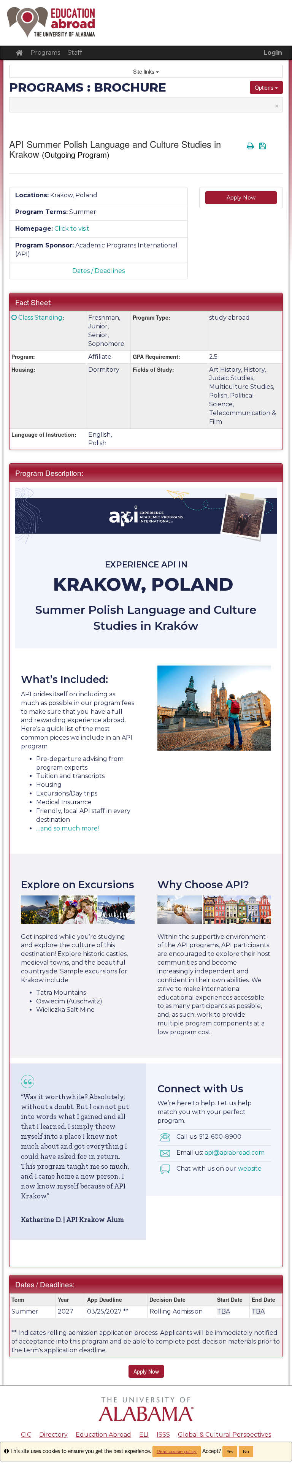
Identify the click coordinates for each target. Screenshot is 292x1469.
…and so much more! (67, 828)
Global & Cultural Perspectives (224, 1434)
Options (265, 87)
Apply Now (241, 197)
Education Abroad (103, 1434)
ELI (144, 1434)
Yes (230, 1451)
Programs (45, 52)
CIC (26, 1434)
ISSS (163, 1434)
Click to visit (71, 228)
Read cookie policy (177, 1451)
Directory (53, 1434)
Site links (144, 71)
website (250, 1168)
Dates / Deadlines (98, 270)
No (246, 1451)
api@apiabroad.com (235, 1152)
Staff (75, 52)
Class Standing (40, 317)
